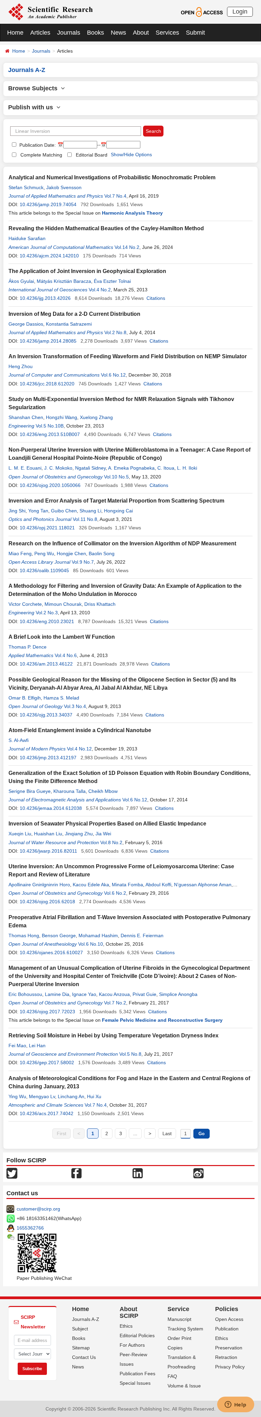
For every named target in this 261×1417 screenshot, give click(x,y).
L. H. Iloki (187, 468)
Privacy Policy (230, 1366)
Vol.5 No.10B (50, 426)
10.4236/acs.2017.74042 (46, 1113)
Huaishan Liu (48, 833)
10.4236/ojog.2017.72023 (47, 1011)
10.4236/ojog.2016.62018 (47, 901)
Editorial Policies (137, 1335)
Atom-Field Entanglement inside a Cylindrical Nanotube (79, 730)
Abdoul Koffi (158, 884)
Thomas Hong (23, 935)
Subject (80, 1328)
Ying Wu (17, 1096)
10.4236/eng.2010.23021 (47, 621)
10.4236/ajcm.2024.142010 (49, 255)
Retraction (226, 1357)
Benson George (59, 935)
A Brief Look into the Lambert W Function (61, 637)
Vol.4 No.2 (100, 289)
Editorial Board (91, 155)
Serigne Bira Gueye (29, 791)
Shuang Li (90, 510)
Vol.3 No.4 (75, 706)
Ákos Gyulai (21, 281)
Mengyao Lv (42, 1096)
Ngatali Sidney (90, 468)
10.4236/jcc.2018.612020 (47, 383)
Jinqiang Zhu (79, 833)
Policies (226, 1309)
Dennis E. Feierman (142, 935)
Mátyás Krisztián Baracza (64, 281)
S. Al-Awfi (18, 740)
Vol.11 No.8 (85, 519)
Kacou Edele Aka (91, 884)
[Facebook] (76, 1173)
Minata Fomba (127, 884)
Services (167, 32)
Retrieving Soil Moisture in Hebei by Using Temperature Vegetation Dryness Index (113, 1035)
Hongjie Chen (71, 553)
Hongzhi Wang (61, 417)
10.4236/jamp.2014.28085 (48, 341)
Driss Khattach (100, 604)
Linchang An (71, 1096)
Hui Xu (94, 1096)
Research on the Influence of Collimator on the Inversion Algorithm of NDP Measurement (122, 543)
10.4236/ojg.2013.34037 (46, 714)
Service (178, 1309)
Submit (195, 32)
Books (95, 32)
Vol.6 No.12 (113, 375)
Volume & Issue (184, 1385)
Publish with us (32, 107)
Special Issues (135, 1383)
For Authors (132, 1345)
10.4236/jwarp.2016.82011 (48, 851)
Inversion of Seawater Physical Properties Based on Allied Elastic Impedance (107, 823)
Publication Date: (37, 145)
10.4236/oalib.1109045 (44, 570)
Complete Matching (41, 155)
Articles (40, 32)
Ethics (126, 1326)
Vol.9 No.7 (83, 562)
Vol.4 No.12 (79, 748)
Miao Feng (20, 553)
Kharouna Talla (69, 791)
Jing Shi (16, 510)
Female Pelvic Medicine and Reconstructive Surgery (162, 1020)
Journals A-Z (85, 1319)
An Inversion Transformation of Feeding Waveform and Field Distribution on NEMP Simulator (127, 356)
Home (15, 32)
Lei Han (37, 1045)
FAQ (172, 1376)
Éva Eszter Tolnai (112, 281)
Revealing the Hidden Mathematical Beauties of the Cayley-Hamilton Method (106, 228)
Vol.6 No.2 (115, 893)
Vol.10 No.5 (116, 476)
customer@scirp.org (38, 1209)
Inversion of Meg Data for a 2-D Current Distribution (74, 314)
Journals (68, 32)
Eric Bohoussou (25, 994)
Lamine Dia (57, 994)
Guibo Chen (64, 510)
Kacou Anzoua (114, 994)
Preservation (228, 1347)
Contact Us (84, 1357)
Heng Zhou (20, 366)
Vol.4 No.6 (66, 655)
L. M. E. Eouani (24, 468)
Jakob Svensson (64, 187)
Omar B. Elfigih (24, 698)
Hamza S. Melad (61, 698)
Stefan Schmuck (26, 187)
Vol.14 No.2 (127, 247)
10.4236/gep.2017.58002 (47, 1062)
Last (167, 1133)
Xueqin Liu (19, 833)
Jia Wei (103, 833)
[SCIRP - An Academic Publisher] (50, 11)
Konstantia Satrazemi (69, 324)
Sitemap (81, 1347)
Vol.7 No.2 (115, 1002)
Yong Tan (38, 510)
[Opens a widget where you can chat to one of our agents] (235, 1405)
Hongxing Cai (118, 510)
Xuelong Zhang (96, 417)
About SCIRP (129, 1312)
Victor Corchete (25, 604)
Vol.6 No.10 (90, 944)
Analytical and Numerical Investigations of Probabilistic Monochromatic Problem (111, 177)
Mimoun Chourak (63, 604)
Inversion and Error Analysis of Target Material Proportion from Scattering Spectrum (116, 501)
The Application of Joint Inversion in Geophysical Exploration (87, 271)
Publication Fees (137, 1373)
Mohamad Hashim (98, 935)
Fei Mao (17, 1045)
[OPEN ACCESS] (201, 11)
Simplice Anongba (178, 994)
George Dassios (25, 324)
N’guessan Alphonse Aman (202, 884)
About (141, 32)
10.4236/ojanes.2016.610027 (51, 952)
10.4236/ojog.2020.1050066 (50, 485)
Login (239, 11)
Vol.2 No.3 (47, 612)
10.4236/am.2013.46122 (46, 664)
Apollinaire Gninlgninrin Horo (39, 884)
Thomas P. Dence (27, 647)
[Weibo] (198, 1173)
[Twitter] (11, 1173)
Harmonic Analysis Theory (132, 213)
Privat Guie (144, 994)
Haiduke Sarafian (27, 238)
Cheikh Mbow (103, 791)
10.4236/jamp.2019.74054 (48, 204)
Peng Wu (44, 553)
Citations (155, 298)
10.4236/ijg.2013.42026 (45, 298)
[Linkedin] (138, 1173)
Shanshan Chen (25, 417)
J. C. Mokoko (58, 468)
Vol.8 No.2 (111, 842)
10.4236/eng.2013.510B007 (50, 434)
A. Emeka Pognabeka (131, 468)
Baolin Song (102, 553)
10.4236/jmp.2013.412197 (48, 757)
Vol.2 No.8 (115, 332)
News (118, 32)
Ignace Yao (84, 994)
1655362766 (30, 1228)
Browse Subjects (34, 88)
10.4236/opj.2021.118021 (47, 527)
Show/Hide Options (131, 154)
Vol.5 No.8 (130, 1054)
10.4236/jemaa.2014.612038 (51, 808)
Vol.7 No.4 (115, 196)
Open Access (229, 1319)
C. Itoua (165, 468)
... (135, 1133)
